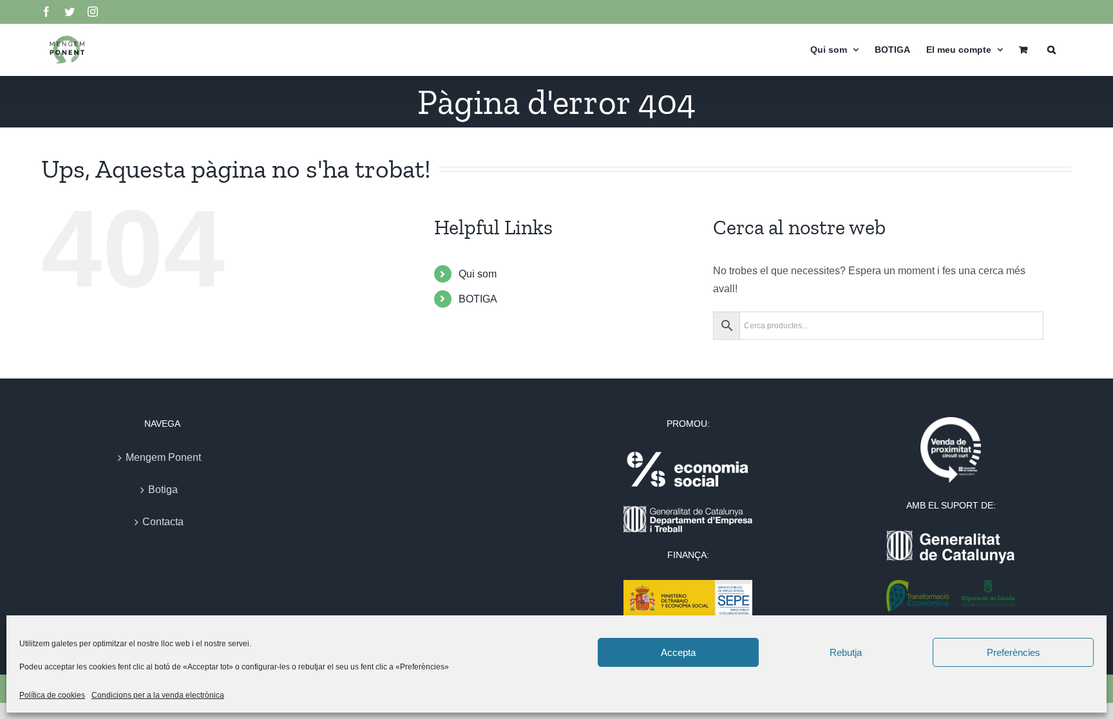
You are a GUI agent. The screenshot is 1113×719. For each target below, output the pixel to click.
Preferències (1013, 652)
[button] (1051, 49)
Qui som (478, 273)
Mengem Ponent (163, 457)
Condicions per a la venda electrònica (157, 695)
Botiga (163, 489)
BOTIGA (478, 299)
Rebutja (846, 652)
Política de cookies (52, 695)
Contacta (163, 521)
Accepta (678, 652)
